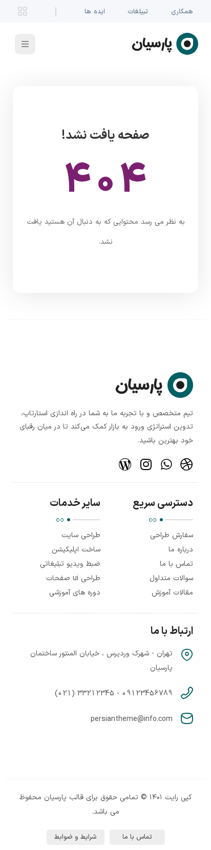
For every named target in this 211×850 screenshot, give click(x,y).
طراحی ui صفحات (73, 578)
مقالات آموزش (172, 592)
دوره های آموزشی (74, 592)
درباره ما (180, 549)
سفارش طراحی (171, 535)
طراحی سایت (80, 535)
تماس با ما (176, 564)
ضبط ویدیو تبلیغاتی (70, 564)
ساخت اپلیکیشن (76, 549)
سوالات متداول (171, 578)
